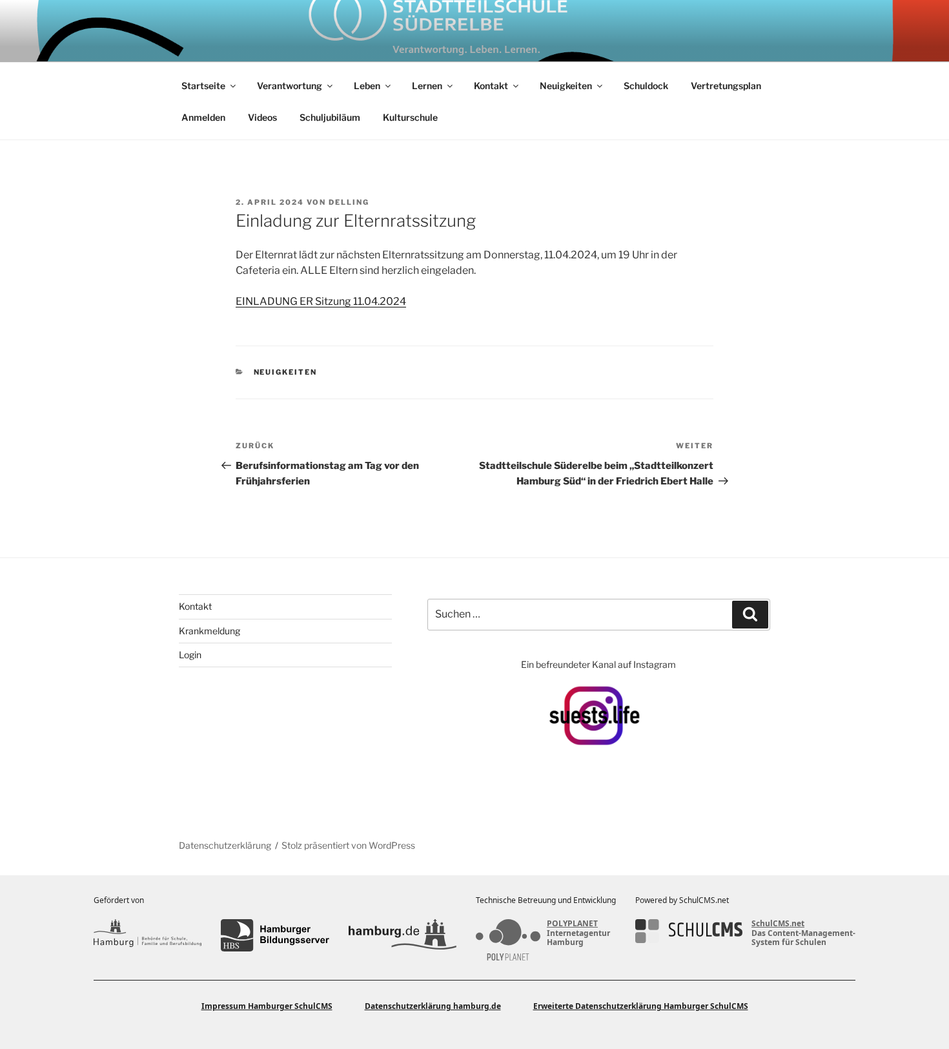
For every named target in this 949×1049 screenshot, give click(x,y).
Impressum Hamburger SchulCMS (266, 1006)
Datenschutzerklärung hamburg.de (433, 1006)
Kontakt (491, 85)
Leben (367, 85)
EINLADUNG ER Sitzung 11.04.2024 (321, 301)
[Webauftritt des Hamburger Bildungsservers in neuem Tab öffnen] (275, 935)
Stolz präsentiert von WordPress (348, 845)
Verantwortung (289, 85)
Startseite (203, 85)
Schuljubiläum (330, 117)
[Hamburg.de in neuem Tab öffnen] (402, 935)
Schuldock (646, 85)
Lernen (427, 85)
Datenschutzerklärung (225, 845)
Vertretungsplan (726, 85)
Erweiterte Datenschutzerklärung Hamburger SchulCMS (640, 1006)
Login (190, 654)
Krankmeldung (209, 630)
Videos (262, 117)
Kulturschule (410, 117)
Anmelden (203, 117)
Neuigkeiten (566, 85)
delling (349, 202)
